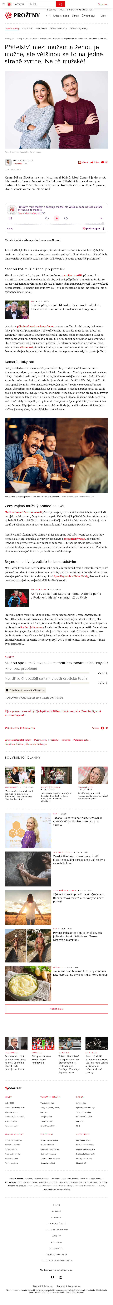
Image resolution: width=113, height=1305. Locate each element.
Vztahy (28, 740)
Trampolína (43, 1182)
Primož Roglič (46, 1121)
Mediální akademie (56, 1230)
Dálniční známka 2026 (85, 1145)
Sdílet (96, 162)
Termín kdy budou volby (14, 1117)
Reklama (56, 1242)
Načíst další (56, 1008)
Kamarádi (66, 740)
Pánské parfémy (63, 1189)
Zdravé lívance (11, 1149)
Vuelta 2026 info (47, 1103)
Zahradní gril (95, 1182)
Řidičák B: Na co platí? (85, 1154)
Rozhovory (12, 787)
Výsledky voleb (11, 1112)
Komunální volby (11, 1126)
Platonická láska (80, 740)
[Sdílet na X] (106, 728)
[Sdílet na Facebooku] (102, 728)
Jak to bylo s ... (63, 852)
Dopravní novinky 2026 (85, 1149)
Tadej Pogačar (46, 1117)
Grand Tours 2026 (47, 1126)
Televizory (101, 1186)
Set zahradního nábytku (79, 1182)
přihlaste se (39, 690)
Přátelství (54, 740)
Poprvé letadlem (47, 1145)
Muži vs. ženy (40, 740)
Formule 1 (80, 1121)
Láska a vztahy (12, 28)
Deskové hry (89, 1186)
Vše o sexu (27, 28)
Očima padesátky (58, 28)
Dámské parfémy (65, 1186)
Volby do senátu (11, 1121)
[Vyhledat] (60, 4)
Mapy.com (28, 1179)
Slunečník (53, 1182)
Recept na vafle (11, 1158)
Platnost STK (81, 1163)
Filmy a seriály (50, 787)
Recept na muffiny (12, 1145)
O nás (56, 1205)
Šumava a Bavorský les (49, 1149)
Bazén (19, 1182)
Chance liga (81, 1103)
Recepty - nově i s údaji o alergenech (70, 10)
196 (106, 162)
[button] (56, 110)
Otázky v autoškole (84, 1158)
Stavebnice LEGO (49, 1186)
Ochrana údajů (56, 1224)
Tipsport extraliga (83, 1112)
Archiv (56, 1236)
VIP (48, 15)
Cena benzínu (72, 1179)
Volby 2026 (9, 1103)
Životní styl (88, 15)
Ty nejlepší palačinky (13, 1140)
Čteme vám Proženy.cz (36, 744)
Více (103, 15)
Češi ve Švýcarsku (48, 1154)
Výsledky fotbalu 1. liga (85, 1108)
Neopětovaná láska (14, 744)
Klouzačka (63, 1182)
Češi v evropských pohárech (92, 1179)
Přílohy (58, 967)
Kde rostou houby (57, 1179)
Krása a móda (61, 15)
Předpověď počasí (41, 1179)
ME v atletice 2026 (84, 1117)
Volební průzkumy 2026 (14, 1108)
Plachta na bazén (30, 1182)
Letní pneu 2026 (83, 1140)
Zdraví (75, 15)
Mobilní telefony (33, 1186)
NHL (78, 1126)
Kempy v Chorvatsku (49, 1140)
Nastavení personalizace (56, 1261)
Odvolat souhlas (56, 1255)
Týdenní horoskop (64, 890)
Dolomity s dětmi (47, 1163)
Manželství (41, 28)
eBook (85, 162)
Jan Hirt (43, 1112)
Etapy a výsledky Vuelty (50, 1108)
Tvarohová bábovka (12, 1154)
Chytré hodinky (49, 1189)
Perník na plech (11, 1163)
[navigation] (3, 4)
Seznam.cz (103, 4)
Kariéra (56, 1211)
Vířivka (105, 1182)
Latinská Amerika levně (50, 1158)
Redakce (56, 1217)
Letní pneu (78, 1186)
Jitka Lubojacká (23, 161)
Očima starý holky (79, 28)
